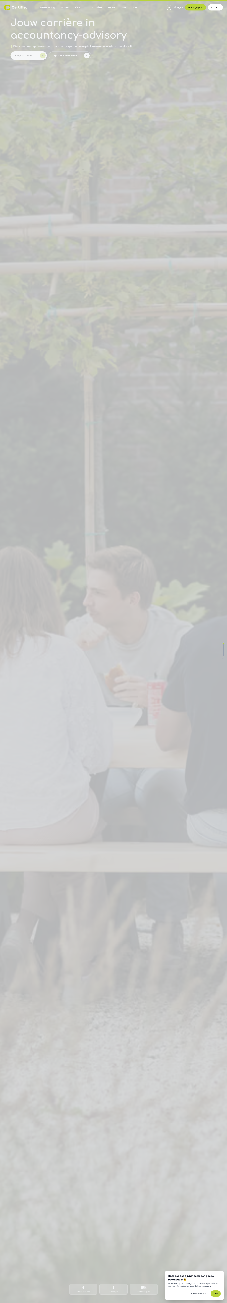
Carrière (97, 7)
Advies (65, 7)
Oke (216, 1293)
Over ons (80, 7)
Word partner (130, 7)
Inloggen (178, 7)
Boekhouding (47, 7)
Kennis (111, 7)
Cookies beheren (198, 1293)
